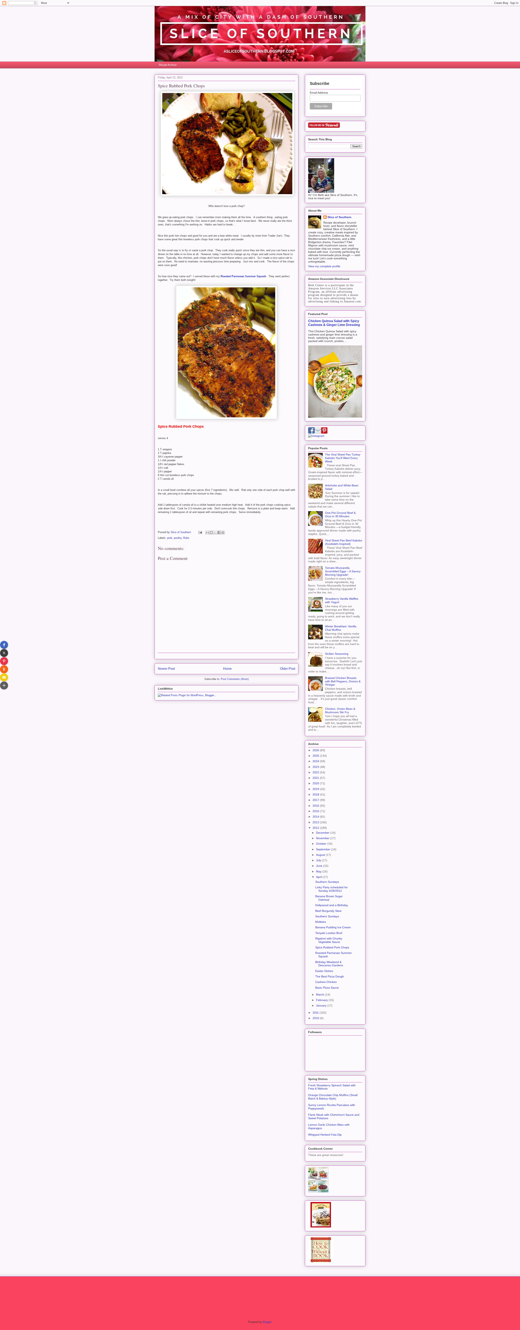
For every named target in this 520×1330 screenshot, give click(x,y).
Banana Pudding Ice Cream (333, 927)
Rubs (186, 537)
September (323, 849)
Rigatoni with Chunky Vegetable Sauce (328, 940)
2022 (316, 772)
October (321, 843)
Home (227, 668)
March (320, 994)
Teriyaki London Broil (328, 933)
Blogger (267, 1322)
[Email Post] (200, 532)
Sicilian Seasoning (336, 653)
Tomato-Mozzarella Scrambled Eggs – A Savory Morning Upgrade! (343, 571)
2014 (316, 816)
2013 (316, 822)
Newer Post (166, 668)
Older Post (287, 668)
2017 (316, 800)
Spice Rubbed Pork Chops (332, 947)
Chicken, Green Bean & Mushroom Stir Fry (340, 710)
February (322, 1000)
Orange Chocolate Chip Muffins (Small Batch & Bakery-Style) (333, 1096)
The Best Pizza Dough (329, 976)
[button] (4, 645)
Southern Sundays (327, 881)
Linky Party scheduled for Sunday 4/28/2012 (331, 889)
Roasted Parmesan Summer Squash (243, 276)
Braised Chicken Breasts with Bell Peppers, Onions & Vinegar (343, 681)
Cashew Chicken (326, 982)
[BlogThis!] (211, 532)
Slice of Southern (339, 217)
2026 (316, 750)
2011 (316, 1012)
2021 (316, 777)
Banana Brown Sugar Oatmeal (329, 898)
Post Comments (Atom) (235, 679)
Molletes (320, 921)
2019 (316, 789)
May (319, 871)
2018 (316, 794)
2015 (316, 811)
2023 (316, 766)
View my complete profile (324, 266)
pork (169, 537)
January (321, 1005)
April (319, 877)
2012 (316, 827)
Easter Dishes (324, 971)
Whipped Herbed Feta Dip (325, 1134)
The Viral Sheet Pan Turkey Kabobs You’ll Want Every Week (342, 458)
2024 (316, 761)
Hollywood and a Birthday (331, 905)
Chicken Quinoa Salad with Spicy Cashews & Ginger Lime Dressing (334, 323)
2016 (316, 805)
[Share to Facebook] (219, 532)
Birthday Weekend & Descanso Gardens (329, 963)
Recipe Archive (168, 64)
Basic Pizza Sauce (327, 987)
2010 (316, 1018)
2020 (316, 783)
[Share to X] (215, 532)
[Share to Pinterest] (223, 532)
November (323, 838)
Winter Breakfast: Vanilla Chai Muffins (340, 628)
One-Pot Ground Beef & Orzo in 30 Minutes (340, 514)
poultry (178, 537)
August (321, 854)
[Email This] (207, 532)
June (319, 865)
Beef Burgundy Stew (328, 910)
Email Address (319, 92)
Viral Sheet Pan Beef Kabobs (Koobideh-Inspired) (343, 542)
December (323, 832)
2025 (316, 755)
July (319, 860)
